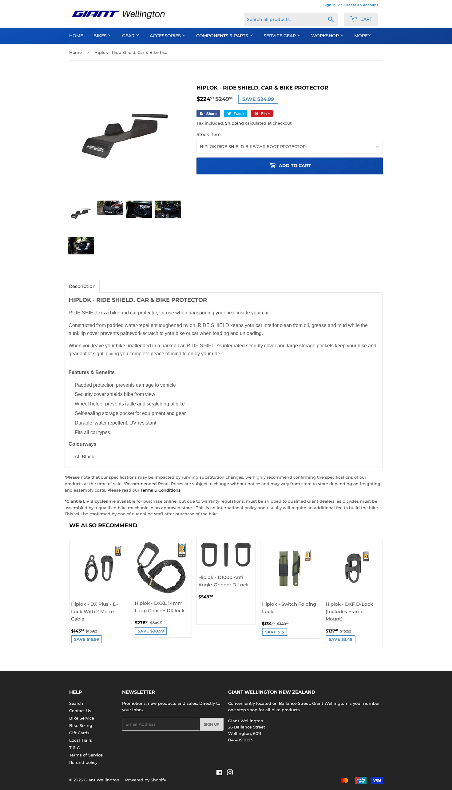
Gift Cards (79, 732)
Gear (129, 35)
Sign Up (212, 724)
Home (76, 35)
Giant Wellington (101, 779)
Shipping (234, 123)
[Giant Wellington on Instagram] (230, 773)
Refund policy (83, 762)
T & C (74, 747)
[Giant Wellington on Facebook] (219, 773)
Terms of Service (86, 754)
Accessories (166, 35)
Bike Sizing (80, 725)
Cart (365, 19)
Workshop (325, 35)
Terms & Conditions (160, 490)
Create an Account (361, 5)
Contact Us (80, 710)
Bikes (100, 35)
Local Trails (80, 740)
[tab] (82, 286)
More (361, 35)
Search (76, 703)
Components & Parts (222, 35)
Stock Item (208, 134)
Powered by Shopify (145, 779)
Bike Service (81, 718)
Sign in (329, 5)
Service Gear (280, 35)
